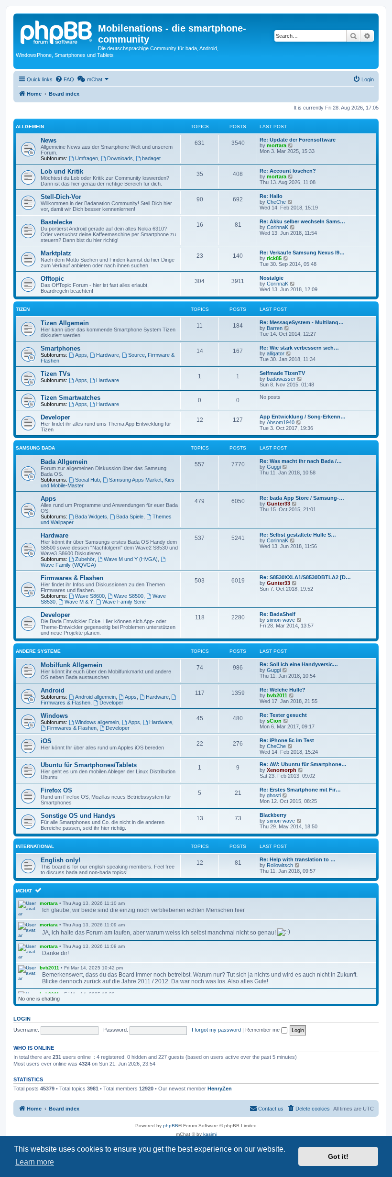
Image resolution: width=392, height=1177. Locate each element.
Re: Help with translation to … (298, 859)
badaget (151, 158)
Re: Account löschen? (288, 171)
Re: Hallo (271, 196)
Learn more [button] (34, 1162)
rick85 (274, 258)
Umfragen (86, 158)
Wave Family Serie (124, 602)
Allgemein (30, 126)
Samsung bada (35, 448)
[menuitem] (64, 79)
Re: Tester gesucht (283, 715)
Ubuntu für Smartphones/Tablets (89, 765)
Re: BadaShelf (277, 614)
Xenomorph (281, 770)
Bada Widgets (91, 516)
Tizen (23, 309)
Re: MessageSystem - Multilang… (302, 322)
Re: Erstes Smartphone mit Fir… (300, 789)
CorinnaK (277, 227)
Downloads (120, 158)
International (35, 846)
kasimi (210, 1134)
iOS (46, 741)
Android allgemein (95, 697)
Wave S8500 (128, 596)
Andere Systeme (38, 651)
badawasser (281, 379)
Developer (55, 417)
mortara (276, 145)
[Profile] (27, 908)
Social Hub (87, 480)
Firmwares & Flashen (72, 578)
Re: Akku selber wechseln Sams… (302, 221)
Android (53, 690)
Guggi (274, 467)
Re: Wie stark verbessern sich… (299, 348)
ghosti (274, 795)
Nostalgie (271, 278)
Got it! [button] (338, 1156)
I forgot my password (216, 1030)
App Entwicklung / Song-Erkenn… (303, 416)
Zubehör (85, 559)
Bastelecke (56, 222)
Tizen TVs (55, 373)
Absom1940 (280, 422)
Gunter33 (278, 503)
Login (22, 1019)
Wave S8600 (90, 596)
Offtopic (52, 278)
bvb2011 (277, 695)
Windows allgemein (97, 722)
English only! (60, 860)
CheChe (276, 202)
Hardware (107, 355)
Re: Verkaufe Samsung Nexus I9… (302, 252)
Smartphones (60, 348)
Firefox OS (56, 790)
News (48, 140)
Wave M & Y (79, 602)
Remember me (263, 1030)
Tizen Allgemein (65, 323)
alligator (275, 353)
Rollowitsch (280, 865)
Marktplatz (56, 253)
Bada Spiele (129, 516)
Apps (81, 355)
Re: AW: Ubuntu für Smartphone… (303, 764)
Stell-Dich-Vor (61, 196)
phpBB (170, 1125)
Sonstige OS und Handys (78, 815)
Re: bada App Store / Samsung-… (302, 498)
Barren (275, 328)
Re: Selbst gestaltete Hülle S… (298, 535)
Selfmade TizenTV (282, 373)
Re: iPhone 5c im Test (287, 740)
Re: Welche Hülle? (282, 690)
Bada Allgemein (64, 461)
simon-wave (281, 620)
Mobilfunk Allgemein (71, 665)
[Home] (57, 31)
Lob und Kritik (62, 171)
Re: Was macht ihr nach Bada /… (301, 461)
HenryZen (219, 1088)
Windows (54, 715)
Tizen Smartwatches (70, 397)
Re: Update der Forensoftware (298, 140)
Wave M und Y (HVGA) (131, 559)
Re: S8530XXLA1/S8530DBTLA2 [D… (305, 577)
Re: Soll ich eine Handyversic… (299, 664)
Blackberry (273, 815)
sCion (274, 721)
